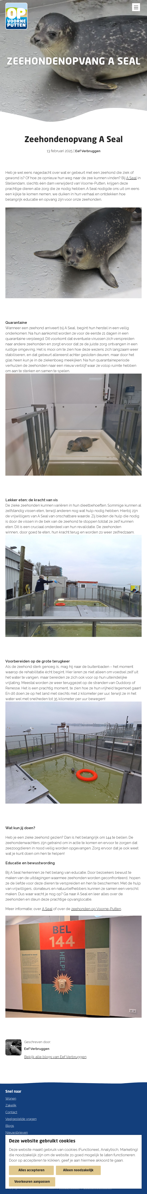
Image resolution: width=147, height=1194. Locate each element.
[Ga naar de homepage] (18, 16)
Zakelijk (10, 1105)
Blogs (9, 1126)
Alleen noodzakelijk (78, 1170)
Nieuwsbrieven (16, 1132)
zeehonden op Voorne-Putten (96, 909)
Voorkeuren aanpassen (32, 1181)
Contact (11, 1112)
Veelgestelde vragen (21, 1119)
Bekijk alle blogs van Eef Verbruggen (55, 1057)
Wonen (10, 1098)
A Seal (131, 178)
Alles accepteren (31, 1170)
